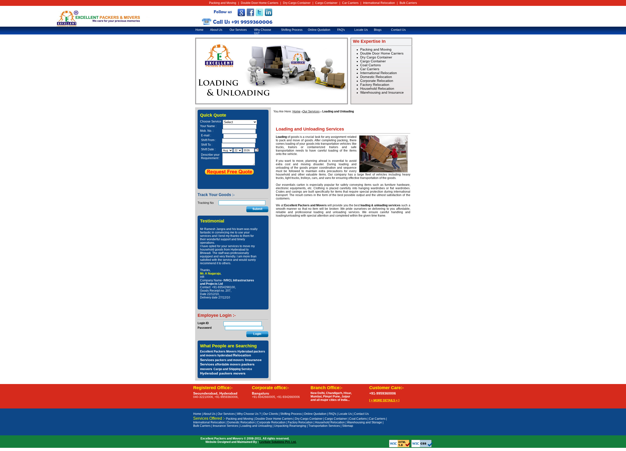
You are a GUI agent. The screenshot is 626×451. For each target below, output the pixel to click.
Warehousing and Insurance (382, 92)
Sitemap (347, 426)
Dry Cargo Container (297, 3)
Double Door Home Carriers (259, 3)
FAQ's (341, 30)
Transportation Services (324, 426)
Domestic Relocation (376, 77)
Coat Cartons (370, 65)
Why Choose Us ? (249, 414)
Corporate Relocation (376, 81)
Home (199, 30)
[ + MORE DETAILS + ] (384, 400)
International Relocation (379, 3)
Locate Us (361, 30)
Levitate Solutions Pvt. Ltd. (277, 442)
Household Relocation (377, 88)
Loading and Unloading (256, 426)
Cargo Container (326, 3)
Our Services (238, 30)
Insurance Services (225, 426)
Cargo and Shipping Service (232, 369)
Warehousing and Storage (364, 422)
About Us (216, 30)
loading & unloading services (380, 205)
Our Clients (270, 414)
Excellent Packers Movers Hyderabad (226, 351)
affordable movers (228, 364)
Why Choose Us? (262, 31)
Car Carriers (350, 3)
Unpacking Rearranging (290, 426)
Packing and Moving (222, 3)
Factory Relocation (374, 85)
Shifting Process (291, 30)
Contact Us (398, 30)
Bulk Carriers (408, 3)
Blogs (377, 30)
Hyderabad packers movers (223, 373)
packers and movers (229, 360)
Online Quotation (319, 30)
